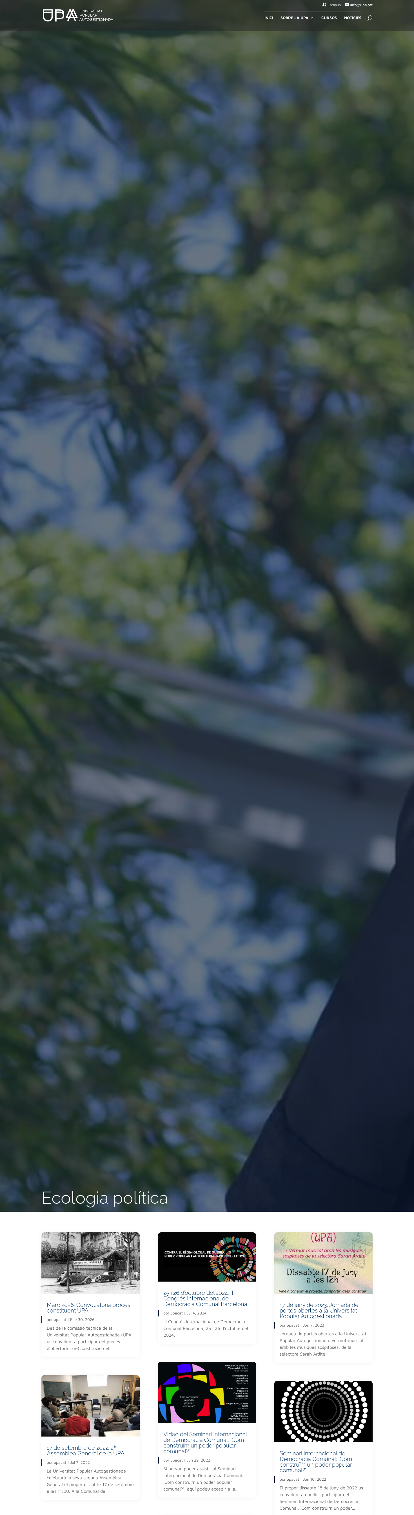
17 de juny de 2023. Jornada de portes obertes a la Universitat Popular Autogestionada (319, 1311)
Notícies (352, 18)
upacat (60, 1319)
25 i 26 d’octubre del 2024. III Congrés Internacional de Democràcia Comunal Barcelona (205, 1298)
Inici (268, 18)
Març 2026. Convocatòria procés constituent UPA (88, 1308)
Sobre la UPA (294, 18)
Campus (334, 5)
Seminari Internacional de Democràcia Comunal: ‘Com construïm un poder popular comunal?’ (316, 1462)
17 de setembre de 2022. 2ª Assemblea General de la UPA (85, 1450)
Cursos (329, 18)
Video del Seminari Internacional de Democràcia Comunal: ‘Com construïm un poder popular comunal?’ (205, 1443)
